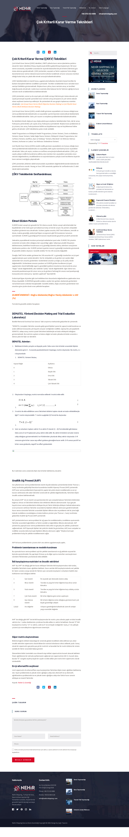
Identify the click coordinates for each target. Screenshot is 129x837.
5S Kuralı (99, 168)
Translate (104, 143)
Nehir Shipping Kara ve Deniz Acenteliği (25, 823)
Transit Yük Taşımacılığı (104, 113)
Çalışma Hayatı (101, 154)
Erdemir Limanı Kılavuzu (104, 123)
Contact (93, 8)
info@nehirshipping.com (48, 798)
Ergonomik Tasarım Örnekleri (105, 200)
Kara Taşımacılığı (101, 103)
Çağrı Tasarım (19, 702)
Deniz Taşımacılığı (102, 93)
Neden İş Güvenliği (24, 683)
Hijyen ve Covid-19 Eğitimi (104, 184)
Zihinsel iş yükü (101, 216)
